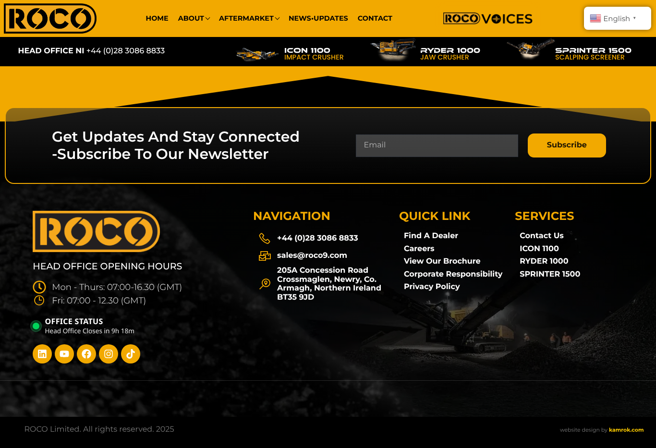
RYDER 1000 (450, 50)
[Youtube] (64, 353)
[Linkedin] (42, 353)
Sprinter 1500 (593, 50)
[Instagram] (108, 353)
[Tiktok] (130, 353)
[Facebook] (86, 353)
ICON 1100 (307, 50)
